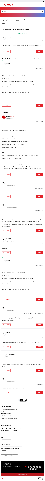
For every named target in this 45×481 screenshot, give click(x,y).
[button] (38, 230)
